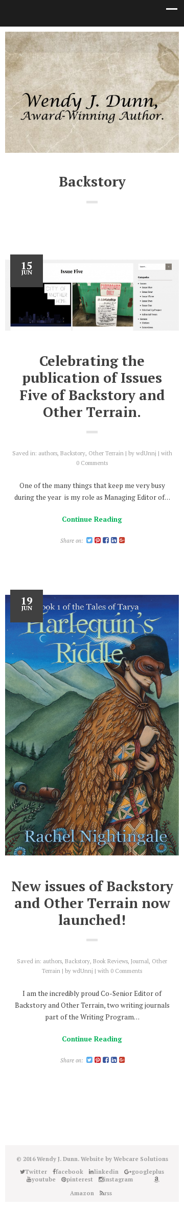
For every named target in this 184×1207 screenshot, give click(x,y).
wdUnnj (146, 453)
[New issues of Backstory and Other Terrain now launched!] (92, 725)
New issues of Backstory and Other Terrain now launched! (92, 903)
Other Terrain (106, 453)
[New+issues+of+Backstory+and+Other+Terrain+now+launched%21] (89, 1060)
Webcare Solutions (140, 1159)
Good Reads (130, 41)
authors (47, 453)
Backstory (72, 453)
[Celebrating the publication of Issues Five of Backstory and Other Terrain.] (92, 295)
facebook (53, 41)
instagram (115, 41)
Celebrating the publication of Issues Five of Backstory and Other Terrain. (92, 386)
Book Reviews (110, 961)
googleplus (84, 41)
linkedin (69, 41)
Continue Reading (92, 519)
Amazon (145, 41)
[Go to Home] (92, 120)
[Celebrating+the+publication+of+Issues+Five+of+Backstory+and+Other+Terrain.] (89, 540)
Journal (140, 961)
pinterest (99, 41)
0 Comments (92, 463)
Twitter (38, 41)
